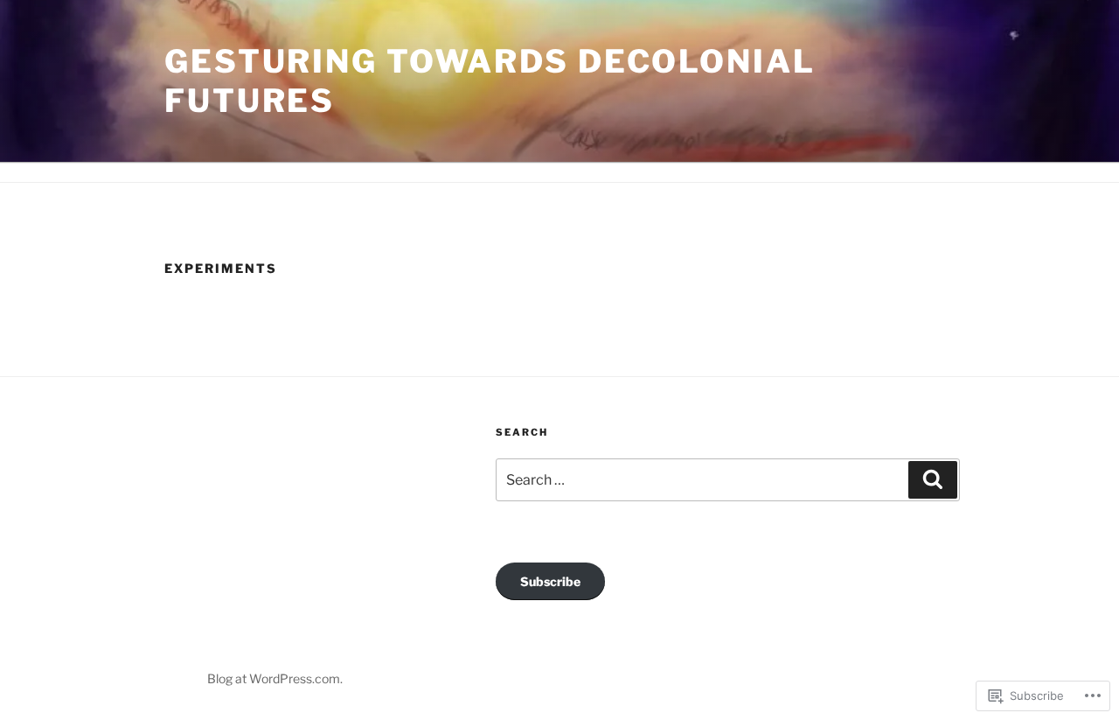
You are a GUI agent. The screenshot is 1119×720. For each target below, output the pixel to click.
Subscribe (550, 581)
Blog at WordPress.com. (275, 678)
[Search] (932, 479)
